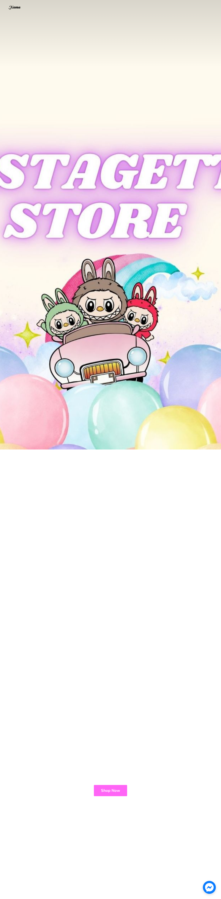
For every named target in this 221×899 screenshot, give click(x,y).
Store (14, 8)
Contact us (27, 8)
